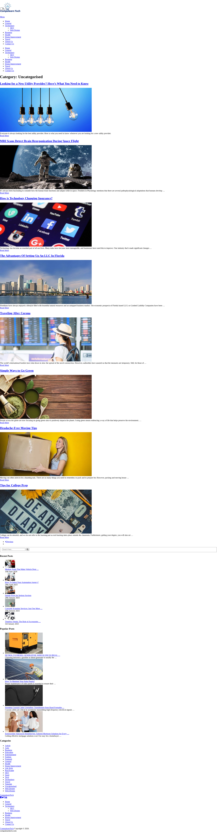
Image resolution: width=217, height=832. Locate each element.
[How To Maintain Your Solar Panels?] (24, 679)
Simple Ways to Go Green (17, 370)
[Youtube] (6, 797)
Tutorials (8, 784)
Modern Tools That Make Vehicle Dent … (22, 569)
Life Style (9, 768)
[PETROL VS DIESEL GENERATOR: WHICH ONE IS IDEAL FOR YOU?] (24, 653)
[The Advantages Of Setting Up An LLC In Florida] (108, 282)
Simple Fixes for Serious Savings (18, 595)
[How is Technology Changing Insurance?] (108, 225)
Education (9, 752)
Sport (7, 775)
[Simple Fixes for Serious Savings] (10, 593)
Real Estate (9, 770)
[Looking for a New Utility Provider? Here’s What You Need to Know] (108, 110)
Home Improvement (13, 37)
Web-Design (10, 791)
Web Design (15, 30)
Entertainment (10, 755)
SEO (12, 28)
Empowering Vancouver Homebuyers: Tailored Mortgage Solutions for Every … (37, 734)
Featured (8, 759)
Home (7, 21)
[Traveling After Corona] (108, 339)
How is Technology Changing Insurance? (26, 198)
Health (7, 35)
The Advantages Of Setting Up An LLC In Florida (32, 255)
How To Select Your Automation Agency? (22, 582)
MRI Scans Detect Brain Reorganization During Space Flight (39, 141)
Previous (9, 542)
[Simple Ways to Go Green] (108, 397)
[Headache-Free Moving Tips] (108, 454)
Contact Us (9, 44)
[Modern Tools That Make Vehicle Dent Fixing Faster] (10, 567)
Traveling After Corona (15, 313)
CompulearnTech (7, 795)
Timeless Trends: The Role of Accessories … (23, 622)
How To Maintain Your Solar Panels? (20, 681)
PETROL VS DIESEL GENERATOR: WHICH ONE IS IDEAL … (32, 655)
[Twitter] (3, 797)
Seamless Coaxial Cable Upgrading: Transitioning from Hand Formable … (34, 707)
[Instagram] (4, 797)
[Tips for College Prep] (108, 512)
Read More (4, 136)
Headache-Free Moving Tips (18, 428)
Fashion (8, 757)
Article (7, 746)
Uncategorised (10, 786)
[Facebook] (1, 797)
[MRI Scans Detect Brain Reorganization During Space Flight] (108, 167)
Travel (7, 39)
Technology (9, 26)
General (8, 23)
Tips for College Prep (14, 485)
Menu (2, 17)
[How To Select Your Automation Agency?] (10, 580)
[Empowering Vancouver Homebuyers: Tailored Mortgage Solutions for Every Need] (24, 731)
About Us (9, 41)
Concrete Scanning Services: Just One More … (23, 608)
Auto (7, 748)
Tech (7, 777)
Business (8, 32)
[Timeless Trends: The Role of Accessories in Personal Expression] (10, 619)
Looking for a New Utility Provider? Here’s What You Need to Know (44, 83)
